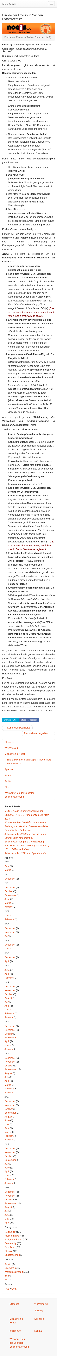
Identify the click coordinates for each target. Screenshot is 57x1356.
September (10, 895)
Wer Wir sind (11, 748)
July (7, 936)
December (10, 878)
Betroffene (10, 1247)
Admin (8, 1264)
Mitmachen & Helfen (15, 754)
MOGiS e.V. (9, 3)
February (9, 919)
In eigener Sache (13, 1239)
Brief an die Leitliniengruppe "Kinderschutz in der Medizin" (29, 761)
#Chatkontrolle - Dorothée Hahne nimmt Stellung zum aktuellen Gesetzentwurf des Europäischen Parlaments (26, 826)
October (9, 891)
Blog (7, 787)
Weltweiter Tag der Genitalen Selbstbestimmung (19, 795)
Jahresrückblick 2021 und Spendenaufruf (26, 853)
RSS (7, 1289)
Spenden (9, 769)
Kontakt (8, 775)
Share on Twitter (10, 720)
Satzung (38, 1310)
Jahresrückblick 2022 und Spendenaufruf (26, 834)
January (9, 907)
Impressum (15, 1331)
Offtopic (8, 1251)
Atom (14, 1289)
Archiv (8, 781)
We (6, 1279)
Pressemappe (12, 1235)
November (10, 932)
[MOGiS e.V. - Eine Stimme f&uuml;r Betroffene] (28, 28)
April (7, 866)
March (8, 870)
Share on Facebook (29, 720)
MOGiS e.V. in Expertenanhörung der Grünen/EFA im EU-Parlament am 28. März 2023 (27, 815)
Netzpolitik (10, 1232)
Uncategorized (12, 1255)
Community (10, 1243)
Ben (7, 1275)
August (8, 998)
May (7, 1124)
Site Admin (10, 1268)
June (7, 899)
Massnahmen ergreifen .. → (38, 733)
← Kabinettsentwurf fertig (17, 727)
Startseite (9, 742)
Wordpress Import (22, 44)
